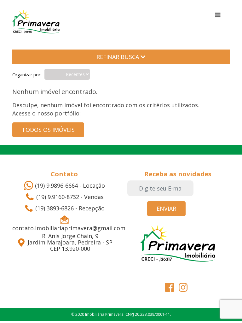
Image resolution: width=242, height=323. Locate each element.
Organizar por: (26, 75)
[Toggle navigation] (218, 15)
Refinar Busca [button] (118, 57)
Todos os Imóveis (48, 129)
